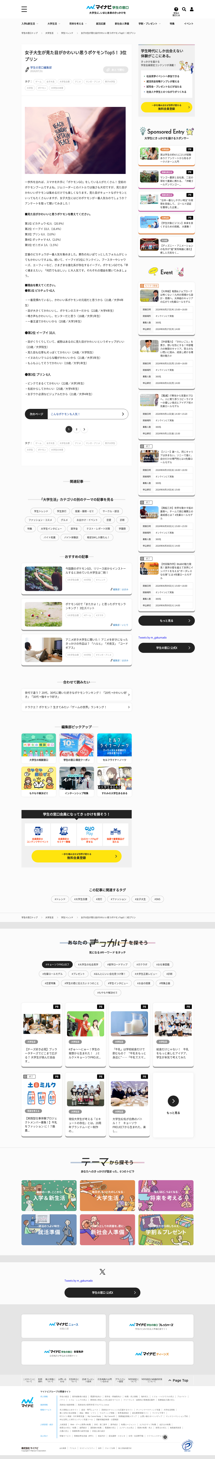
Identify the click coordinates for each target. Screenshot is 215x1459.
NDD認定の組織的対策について (152, 1380)
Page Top (180, 1380)
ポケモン (42, 88)
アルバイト (182, 1396)
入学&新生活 (28, 23)
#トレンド (100, 580)
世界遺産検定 (123, 1413)
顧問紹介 (83, 1428)
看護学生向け (95, 1396)
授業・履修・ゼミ (84, 511)
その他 (164, 240)
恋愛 (108, 520)
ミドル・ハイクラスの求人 (163, 1396)
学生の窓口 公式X (166, 647)
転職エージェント (128, 1424)
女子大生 (51, 82)
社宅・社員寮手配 (136, 1436)
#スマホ (99, 615)
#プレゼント (78, 974)
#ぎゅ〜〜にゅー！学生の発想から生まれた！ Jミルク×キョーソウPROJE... (85, 1053)
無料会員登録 (76, 856)
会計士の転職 (164, 1424)
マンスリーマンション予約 (177, 1416)
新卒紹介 (114, 1424)
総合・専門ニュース (89, 1410)
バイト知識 (49, 537)
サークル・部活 (111, 511)
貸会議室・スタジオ (117, 1436)
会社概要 (62, 1448)
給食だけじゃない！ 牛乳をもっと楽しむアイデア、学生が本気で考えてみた (172, 1053)
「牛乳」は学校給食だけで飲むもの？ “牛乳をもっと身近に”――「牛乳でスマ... (129, 1053)
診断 (122, 520)
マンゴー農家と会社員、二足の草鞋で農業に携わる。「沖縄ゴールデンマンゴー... (176, 181)
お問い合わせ (62, 1380)
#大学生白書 (73, 580)
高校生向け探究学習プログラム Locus (93, 1405)
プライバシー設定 (120, 1380)
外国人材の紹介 (98, 1431)
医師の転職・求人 (144, 1428)
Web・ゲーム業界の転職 (80, 1424)
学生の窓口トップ (30, 33)
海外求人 (144, 1396)
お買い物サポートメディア (151, 1416)
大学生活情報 (169, 1410)
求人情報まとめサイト (69, 1410)
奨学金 (74, 528)
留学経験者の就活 (79, 1396)
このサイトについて (29, 1380)
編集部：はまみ (120, 589)
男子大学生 (110, 82)
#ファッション (118, 899)
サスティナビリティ (87, 1448)
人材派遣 (63, 1424)
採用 (99, 1448)
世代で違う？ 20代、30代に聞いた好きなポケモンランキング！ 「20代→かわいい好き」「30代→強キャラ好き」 (76, 694)
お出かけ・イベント (87, 520)
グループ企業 (110, 1448)
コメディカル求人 (126, 1428)
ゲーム (38, 82)
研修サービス (65, 1436)
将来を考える (76, 23)
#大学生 (87, 580)
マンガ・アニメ (93, 82)
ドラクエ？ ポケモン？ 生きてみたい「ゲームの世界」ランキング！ (66, 707)
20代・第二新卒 (100, 1424)
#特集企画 (164, 983)
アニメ (78, 82)
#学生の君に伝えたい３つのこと (82, 983)
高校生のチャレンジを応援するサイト (117, 1410)
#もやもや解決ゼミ (107, 992)
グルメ (64, 520)
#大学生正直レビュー (146, 974)
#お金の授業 (143, 983)
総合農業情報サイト (140, 1413)
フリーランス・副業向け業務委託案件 (139, 1400)
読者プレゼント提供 (88, 1380)
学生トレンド (67, 33)
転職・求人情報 (131, 1396)
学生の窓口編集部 (41, 67)
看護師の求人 (110, 1428)
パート (62, 1400)
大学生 (30, 88)
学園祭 (122, 528)
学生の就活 (64, 1396)
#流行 (99, 899)
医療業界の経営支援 (80, 1431)
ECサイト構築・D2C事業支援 (72, 1416)
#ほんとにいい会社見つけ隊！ (110, 974)
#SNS (157, 899)
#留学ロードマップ (117, 964)
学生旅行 (61, 511)
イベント (189, 23)
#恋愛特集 (50, 983)
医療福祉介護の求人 (166, 1400)
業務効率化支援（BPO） (84, 1436)
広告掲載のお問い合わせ (105, 1380)
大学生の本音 (57, 88)
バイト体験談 (71, 537)
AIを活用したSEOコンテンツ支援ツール (76, 1419)
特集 (172, 23)
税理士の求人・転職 (68, 1428)
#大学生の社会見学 (88, 964)
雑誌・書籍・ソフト (88, 1413)
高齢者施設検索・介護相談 (107, 1419)
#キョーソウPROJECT (57, 964)
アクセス (73, 1448)
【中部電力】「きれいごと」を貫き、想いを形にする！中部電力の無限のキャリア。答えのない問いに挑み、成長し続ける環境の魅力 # (176, 348)
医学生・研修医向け (113, 1396)
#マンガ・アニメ (103, 655)
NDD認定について (133, 1380)
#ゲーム (87, 615)
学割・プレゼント (148, 23)
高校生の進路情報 (67, 1405)
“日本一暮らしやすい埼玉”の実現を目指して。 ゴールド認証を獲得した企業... (176, 203)
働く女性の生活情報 (68, 1413)
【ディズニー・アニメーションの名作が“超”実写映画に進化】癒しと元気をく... (176, 249)
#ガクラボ (142, 964)
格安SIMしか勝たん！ (98, 537)
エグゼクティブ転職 (147, 1424)
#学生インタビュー (118, 983)
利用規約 (40, 1380)
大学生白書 (65, 82)
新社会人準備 (122, 23)
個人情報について (50, 1380)
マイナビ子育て (158, 1413)
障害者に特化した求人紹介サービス (105, 1400)
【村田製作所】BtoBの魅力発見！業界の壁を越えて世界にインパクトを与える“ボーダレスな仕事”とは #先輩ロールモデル (176, 571)
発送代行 (101, 1436)
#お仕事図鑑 (162, 964)
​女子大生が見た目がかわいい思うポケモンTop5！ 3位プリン (108, 33)
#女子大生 (140, 899)
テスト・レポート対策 (98, 528)
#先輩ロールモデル (52, 974)
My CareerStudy (94, 1416)
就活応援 (100, 23)
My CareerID (109, 1416)
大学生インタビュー (51, 528)
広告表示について (74, 1380)
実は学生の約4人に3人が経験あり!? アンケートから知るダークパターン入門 (175, 158)
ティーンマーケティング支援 (148, 1410)
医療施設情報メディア (127, 1416)
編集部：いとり (120, 625)
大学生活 (52, 23)
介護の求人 (64, 1431)
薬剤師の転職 (95, 1428)
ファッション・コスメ (40, 520)
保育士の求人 (161, 1428)
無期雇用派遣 (175, 1428)
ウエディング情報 (107, 1413)
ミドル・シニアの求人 (78, 1400)
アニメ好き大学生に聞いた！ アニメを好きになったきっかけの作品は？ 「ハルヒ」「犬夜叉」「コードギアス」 (97, 643)
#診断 (169, 974)
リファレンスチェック (156, 1436)
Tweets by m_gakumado (152, 637)
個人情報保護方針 (125, 1448)
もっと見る (166, 620)
